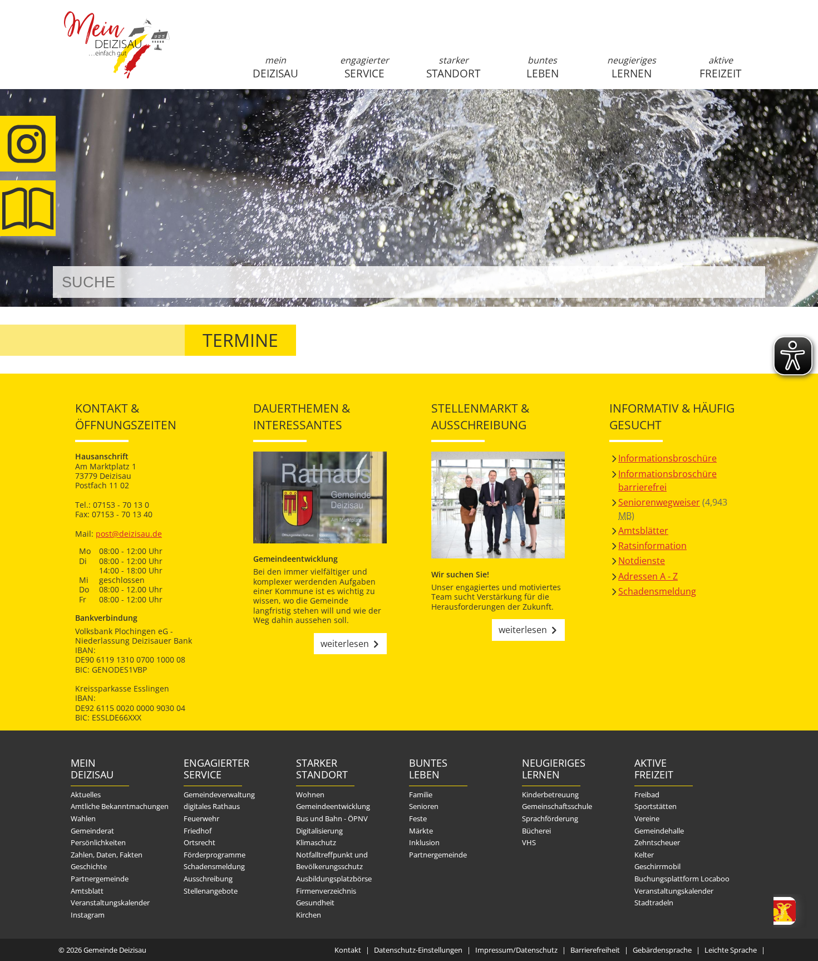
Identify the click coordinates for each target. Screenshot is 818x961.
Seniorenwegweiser (659, 502)
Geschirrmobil (657, 866)
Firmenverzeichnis (326, 891)
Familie (420, 795)
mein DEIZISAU (275, 67)
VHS (529, 842)
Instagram (88, 915)
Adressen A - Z (648, 576)
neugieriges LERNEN (631, 67)
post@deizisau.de (129, 533)
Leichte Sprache (730, 950)
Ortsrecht (199, 842)
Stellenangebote (211, 891)
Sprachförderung (550, 818)
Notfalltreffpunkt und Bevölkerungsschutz (332, 861)
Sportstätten (655, 806)
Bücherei (536, 831)
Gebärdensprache (662, 950)
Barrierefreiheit (595, 950)
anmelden (753, 117)
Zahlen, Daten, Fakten (106, 855)
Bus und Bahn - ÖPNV (332, 818)
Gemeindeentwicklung (333, 806)
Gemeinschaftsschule (557, 806)
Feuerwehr (201, 818)
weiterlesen (345, 644)
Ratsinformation (652, 546)
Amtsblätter (643, 530)
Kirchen (308, 915)
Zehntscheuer (657, 842)
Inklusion (424, 842)
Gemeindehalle (659, 831)
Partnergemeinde (100, 879)
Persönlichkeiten (98, 842)
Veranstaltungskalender (110, 903)
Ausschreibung (208, 879)
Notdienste (641, 561)
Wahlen (83, 818)
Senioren (423, 806)
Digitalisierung (319, 831)
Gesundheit (315, 903)
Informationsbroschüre (667, 458)
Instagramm (28, 143)
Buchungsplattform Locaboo (682, 879)
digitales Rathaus (212, 806)
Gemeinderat (92, 831)
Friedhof (197, 831)
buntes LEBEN (542, 67)
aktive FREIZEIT (720, 67)
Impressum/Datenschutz (516, 950)
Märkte (421, 831)
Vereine (646, 818)
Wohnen (310, 795)
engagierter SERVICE (364, 67)
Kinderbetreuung (550, 795)
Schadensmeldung (657, 591)
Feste (418, 818)
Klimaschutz (316, 842)
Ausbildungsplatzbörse (334, 879)
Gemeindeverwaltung (219, 795)
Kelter (644, 855)
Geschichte (89, 866)
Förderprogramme (214, 855)
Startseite (117, 54)
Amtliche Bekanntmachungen (120, 806)
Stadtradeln (653, 903)
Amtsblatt (28, 208)
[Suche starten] (744, 282)
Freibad (646, 795)
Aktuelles (86, 795)
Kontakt (347, 950)
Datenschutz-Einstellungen (418, 950)
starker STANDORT (453, 67)
